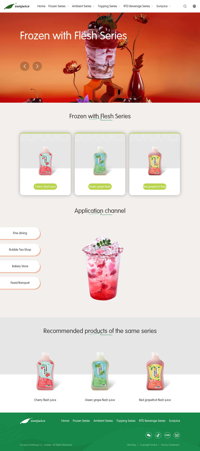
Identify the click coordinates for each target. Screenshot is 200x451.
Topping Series (107, 6)
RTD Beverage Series (137, 6)
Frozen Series (56, 6)
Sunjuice (162, 6)
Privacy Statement (170, 444)
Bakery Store (20, 266)
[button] (24, 66)
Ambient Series (81, 6)
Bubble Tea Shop (20, 249)
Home (41, 6)
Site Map (131, 444)
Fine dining (20, 233)
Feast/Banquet (20, 283)
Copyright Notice (148, 444)
